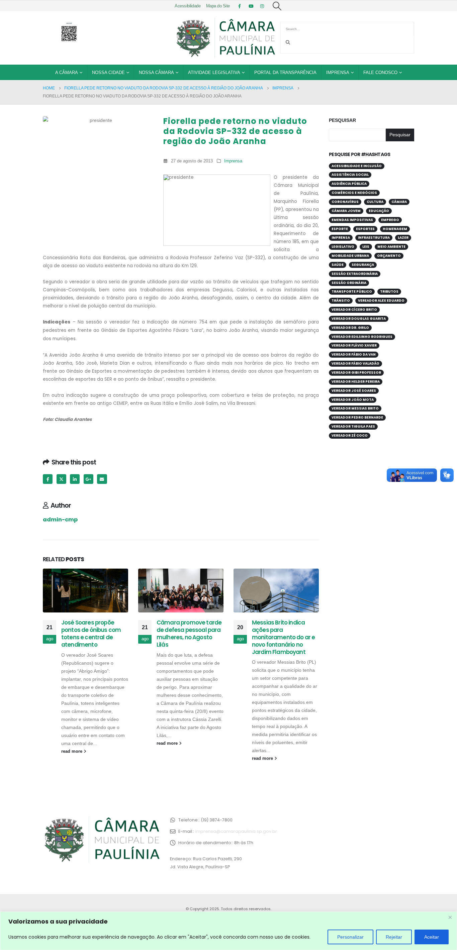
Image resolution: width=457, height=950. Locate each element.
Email (102, 479)
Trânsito (341, 300)
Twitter (61, 479)
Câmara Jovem (346, 210)
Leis (365, 246)
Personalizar (350, 937)
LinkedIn (75, 479)
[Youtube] (251, 6)
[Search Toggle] (277, 6)
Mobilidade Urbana (350, 255)
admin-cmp (60, 519)
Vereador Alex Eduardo (381, 300)
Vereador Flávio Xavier (354, 345)
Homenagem (395, 228)
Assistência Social (350, 174)
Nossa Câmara (156, 72)
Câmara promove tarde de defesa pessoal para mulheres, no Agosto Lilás (189, 633)
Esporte (340, 228)
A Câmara (66, 72)
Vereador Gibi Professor (356, 372)
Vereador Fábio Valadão (355, 363)
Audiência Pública (349, 183)
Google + (88, 479)
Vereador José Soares (354, 390)
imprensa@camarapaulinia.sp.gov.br (236, 831)
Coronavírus (345, 201)
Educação (379, 210)
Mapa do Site (218, 6)
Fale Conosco (380, 72)
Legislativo (343, 246)
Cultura (375, 201)
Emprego (390, 219)
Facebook (48, 479)
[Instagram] (262, 6)
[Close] (450, 917)
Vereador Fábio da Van (354, 354)
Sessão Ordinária (349, 282)
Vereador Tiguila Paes (353, 426)
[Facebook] (239, 6)
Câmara (399, 201)
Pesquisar (342, 120)
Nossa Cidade (108, 72)
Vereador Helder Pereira (356, 381)
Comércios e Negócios (354, 192)
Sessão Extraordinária (355, 273)
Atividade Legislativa (214, 72)
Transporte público (352, 291)
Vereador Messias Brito (355, 408)
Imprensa (337, 72)
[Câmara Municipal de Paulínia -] (225, 38)
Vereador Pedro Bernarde (357, 417)
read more (72, 751)
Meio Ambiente (391, 246)
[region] (228, 930)
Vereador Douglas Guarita (359, 318)
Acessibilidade (187, 6)
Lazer (403, 237)
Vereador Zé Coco (350, 435)
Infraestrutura (374, 237)
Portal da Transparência (285, 72)
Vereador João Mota (353, 399)
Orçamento (389, 255)
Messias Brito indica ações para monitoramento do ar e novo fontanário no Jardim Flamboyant (283, 637)
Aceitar (431, 937)
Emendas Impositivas (352, 219)
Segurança (363, 264)
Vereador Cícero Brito (354, 309)
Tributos (389, 291)
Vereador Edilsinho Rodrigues (362, 336)
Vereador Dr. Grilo (350, 327)
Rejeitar (394, 937)
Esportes (365, 228)
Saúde (338, 264)
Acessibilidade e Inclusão (357, 165)
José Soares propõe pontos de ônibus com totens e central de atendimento (91, 633)
